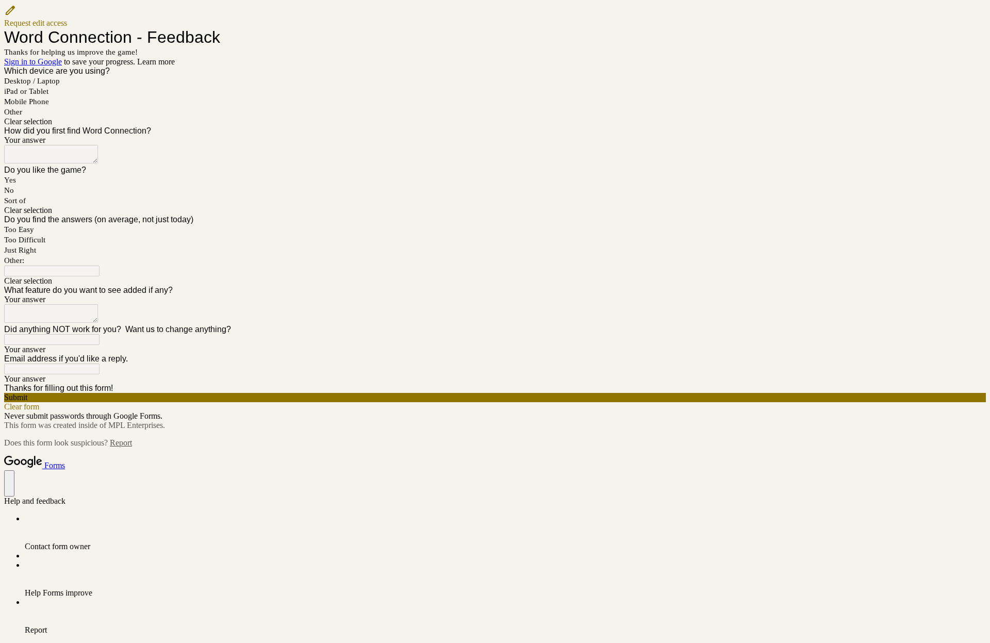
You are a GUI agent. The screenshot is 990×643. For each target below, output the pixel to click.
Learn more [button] (156, 61)
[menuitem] (505, 532)
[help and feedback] (9, 483)
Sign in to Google (33, 61)
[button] (495, 16)
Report (121, 442)
